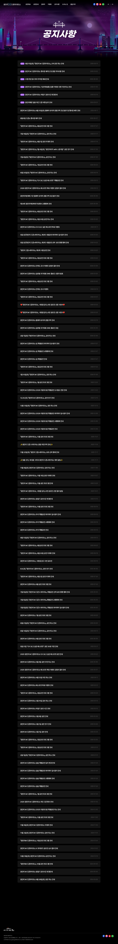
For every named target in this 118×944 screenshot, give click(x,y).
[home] (12, 4)
